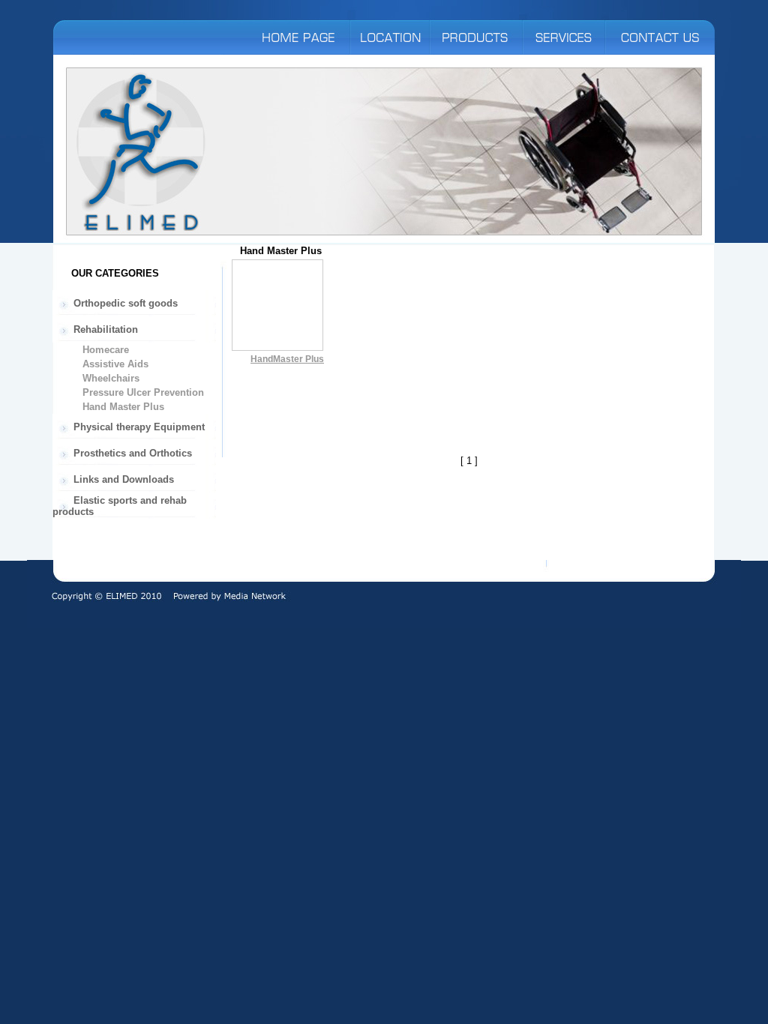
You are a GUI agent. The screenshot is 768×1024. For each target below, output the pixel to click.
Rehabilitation (104, 329)
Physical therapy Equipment (137, 427)
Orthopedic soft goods (124, 303)
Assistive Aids (114, 364)
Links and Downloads (122, 479)
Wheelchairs (110, 378)
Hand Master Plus (122, 406)
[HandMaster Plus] (277, 347)
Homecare (104, 349)
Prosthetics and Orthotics (131, 453)
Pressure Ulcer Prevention (142, 392)
